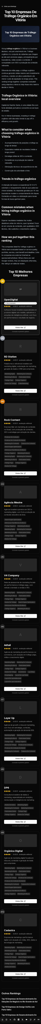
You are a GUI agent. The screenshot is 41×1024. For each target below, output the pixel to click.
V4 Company (11, 575)
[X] (22, 1020)
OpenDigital (11, 299)
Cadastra (9, 930)
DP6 (6, 787)
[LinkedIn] (18, 1020)
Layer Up (9, 718)
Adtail (7, 645)
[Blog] (6, 1020)
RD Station (10, 356)
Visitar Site (19, 327)
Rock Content (12, 419)
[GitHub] (15, 1020)
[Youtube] (26, 1020)
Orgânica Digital (13, 851)
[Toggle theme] (31, 1020)
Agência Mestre (13, 502)
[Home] (2, 1020)
